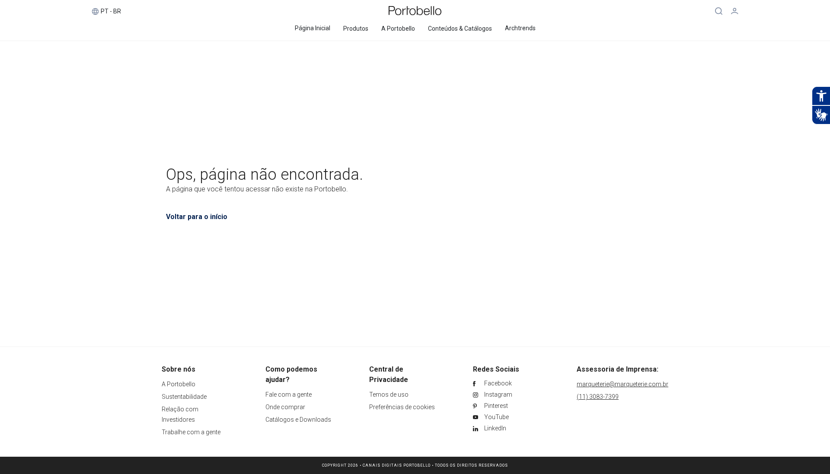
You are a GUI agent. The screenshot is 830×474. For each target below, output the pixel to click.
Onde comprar (285, 407)
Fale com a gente (288, 394)
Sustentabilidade (184, 396)
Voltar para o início (196, 217)
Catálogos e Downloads (298, 419)
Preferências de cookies (402, 407)
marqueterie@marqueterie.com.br (622, 384)
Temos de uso (389, 394)
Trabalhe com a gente (191, 432)
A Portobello (178, 384)
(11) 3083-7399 (598, 396)
